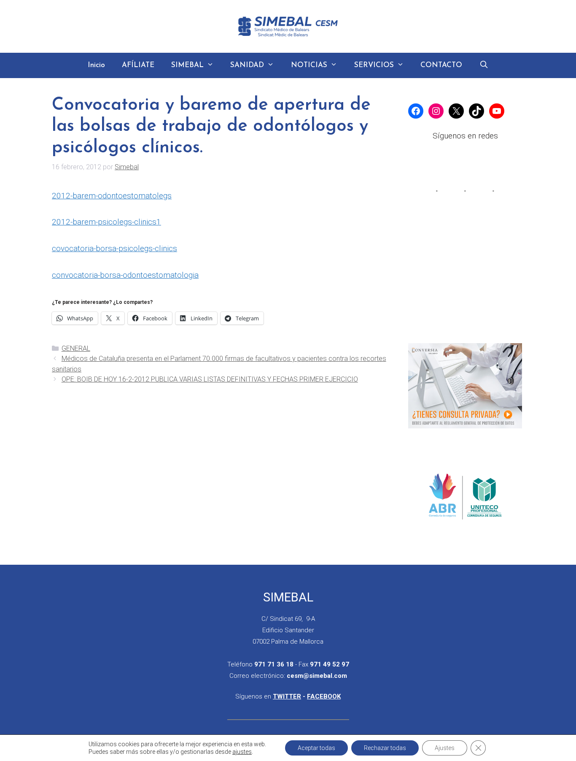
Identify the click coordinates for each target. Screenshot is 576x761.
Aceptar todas (316, 748)
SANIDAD (247, 65)
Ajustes (445, 748)
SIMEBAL (187, 65)
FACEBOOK (324, 696)
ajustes (242, 751)
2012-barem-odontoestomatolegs (112, 195)
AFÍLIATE (138, 65)
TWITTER (287, 696)
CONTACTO (441, 65)
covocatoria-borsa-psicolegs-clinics (114, 248)
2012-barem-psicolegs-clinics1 (106, 222)
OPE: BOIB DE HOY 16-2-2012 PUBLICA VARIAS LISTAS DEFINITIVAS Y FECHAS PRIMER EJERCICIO (210, 379)
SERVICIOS (374, 65)
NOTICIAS (309, 65)
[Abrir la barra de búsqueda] (484, 65)
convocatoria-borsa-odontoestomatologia (125, 275)
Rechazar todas (385, 748)
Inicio (96, 65)
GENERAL (76, 348)
